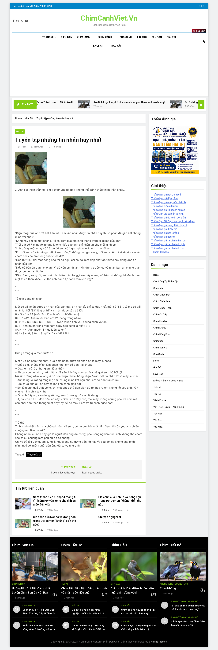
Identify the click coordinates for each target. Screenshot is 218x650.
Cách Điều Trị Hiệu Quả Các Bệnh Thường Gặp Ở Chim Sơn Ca (40, 613)
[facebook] (13, 21)
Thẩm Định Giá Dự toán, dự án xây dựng (173, 221)
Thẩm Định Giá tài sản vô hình (167, 213)
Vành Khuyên (160, 400)
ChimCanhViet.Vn (109, 18)
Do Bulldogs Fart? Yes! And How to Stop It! (183, 102)
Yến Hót (157, 413)
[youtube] (26, 21)
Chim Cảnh (105, 37)
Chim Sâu (158, 341)
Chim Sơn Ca (160, 347)
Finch (156, 360)
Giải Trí (171, 37)
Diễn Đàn (66, 37)
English (98, 45)
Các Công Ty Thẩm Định (166, 281)
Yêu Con (156, 37)
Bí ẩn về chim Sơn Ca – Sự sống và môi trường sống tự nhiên (39, 629)
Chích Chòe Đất (161, 294)
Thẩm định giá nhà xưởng (165, 232)
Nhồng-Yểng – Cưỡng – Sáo (168, 380)
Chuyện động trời (109, 517)
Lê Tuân (22, 146)
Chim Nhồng (168, 588)
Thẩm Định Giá (161, 252)
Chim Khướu (159, 327)
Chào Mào (158, 288)
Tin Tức (142, 37)
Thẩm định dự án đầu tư (164, 206)
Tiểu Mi (157, 387)
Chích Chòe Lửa (161, 301)
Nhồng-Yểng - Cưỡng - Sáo (174, 584)
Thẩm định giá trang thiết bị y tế (169, 225)
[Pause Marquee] (201, 104)
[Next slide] (204, 6)
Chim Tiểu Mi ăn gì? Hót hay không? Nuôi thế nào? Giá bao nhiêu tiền (89, 629)
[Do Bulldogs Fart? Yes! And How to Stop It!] (149, 104)
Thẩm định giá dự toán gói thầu (168, 217)
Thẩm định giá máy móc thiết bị (168, 202)
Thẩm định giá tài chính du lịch (168, 244)
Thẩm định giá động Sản (164, 198)
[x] (22, 21)
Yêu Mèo (158, 426)
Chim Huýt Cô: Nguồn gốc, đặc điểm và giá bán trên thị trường (138, 629)
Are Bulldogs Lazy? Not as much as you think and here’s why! (102, 102)
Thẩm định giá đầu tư (163, 236)
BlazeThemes (159, 641)
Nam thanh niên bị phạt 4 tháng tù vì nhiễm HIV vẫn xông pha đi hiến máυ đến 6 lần (54, 500)
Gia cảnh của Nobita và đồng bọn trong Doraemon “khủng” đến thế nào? (119, 500)
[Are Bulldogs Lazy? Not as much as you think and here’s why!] (57, 104)
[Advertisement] (109, 74)
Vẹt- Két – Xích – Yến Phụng (168, 407)
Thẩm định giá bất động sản (166, 194)
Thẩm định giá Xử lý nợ (164, 229)
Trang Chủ (49, 37)
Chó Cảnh (126, 37)
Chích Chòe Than (162, 308)
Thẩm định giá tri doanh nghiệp (168, 209)
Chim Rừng (83, 37)
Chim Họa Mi (160, 321)
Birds (156, 274)
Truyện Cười (34, 454)
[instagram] (17, 21)
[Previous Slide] (199, 6)
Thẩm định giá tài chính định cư (168, 240)
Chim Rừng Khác (162, 334)
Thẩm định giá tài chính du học (168, 248)
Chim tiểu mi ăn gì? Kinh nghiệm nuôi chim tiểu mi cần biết (89, 613)
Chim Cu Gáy (160, 314)
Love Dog (158, 374)
